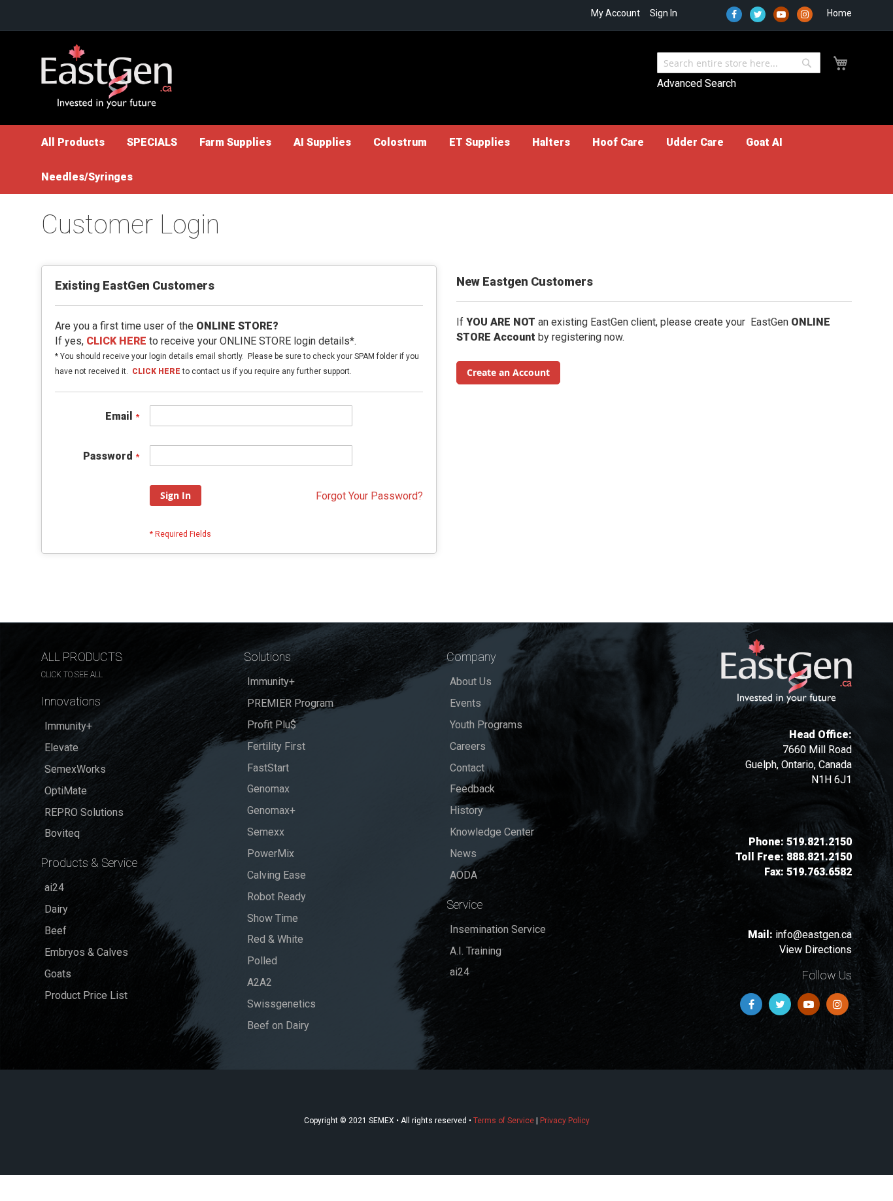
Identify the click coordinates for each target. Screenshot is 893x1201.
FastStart (268, 768)
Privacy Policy (565, 1120)
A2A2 (259, 982)
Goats (57, 974)
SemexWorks (75, 769)
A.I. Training (475, 951)
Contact (467, 768)
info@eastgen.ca (813, 934)
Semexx (265, 832)
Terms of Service (503, 1120)
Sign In (663, 13)
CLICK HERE (156, 371)
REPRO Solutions (84, 812)
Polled (262, 961)
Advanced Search (696, 83)
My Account (615, 13)
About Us (471, 681)
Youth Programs (486, 725)
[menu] (446, 159)
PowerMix (270, 853)
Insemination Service (498, 929)
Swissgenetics (281, 1004)
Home (839, 13)
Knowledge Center (492, 832)
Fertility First (276, 746)
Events (465, 703)
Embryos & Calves (86, 952)
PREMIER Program (290, 703)
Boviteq (62, 833)
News (463, 853)
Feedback (472, 789)
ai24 (54, 887)
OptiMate (65, 791)
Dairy (56, 909)
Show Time (272, 918)
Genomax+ (271, 810)
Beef (55, 930)
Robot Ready (276, 896)
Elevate (61, 747)
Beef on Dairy (278, 1025)
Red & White (275, 939)
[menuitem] (72, 142)
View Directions (815, 949)
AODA (463, 875)
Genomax (268, 789)
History (466, 810)
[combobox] (738, 62)
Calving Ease (276, 875)
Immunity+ (68, 726)
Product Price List (85, 995)
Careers (468, 746)
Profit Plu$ (271, 725)
